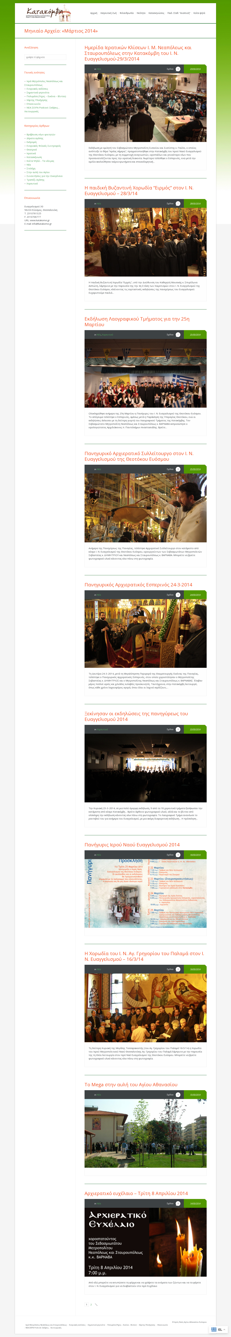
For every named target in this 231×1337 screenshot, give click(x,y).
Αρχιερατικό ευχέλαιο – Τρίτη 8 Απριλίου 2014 (136, 1193)
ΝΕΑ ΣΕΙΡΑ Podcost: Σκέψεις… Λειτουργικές (43, 1327)
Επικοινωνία (33, 103)
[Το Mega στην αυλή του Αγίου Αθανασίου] (146, 1133)
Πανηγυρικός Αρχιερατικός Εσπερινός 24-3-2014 (138, 584)
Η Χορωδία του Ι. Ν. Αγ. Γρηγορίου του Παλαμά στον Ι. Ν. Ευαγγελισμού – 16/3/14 (144, 956)
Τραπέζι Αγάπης (35, 179)
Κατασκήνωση (34, 157)
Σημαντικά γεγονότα (38, 92)
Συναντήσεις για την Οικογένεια (44, 175)
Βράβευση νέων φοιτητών (41, 134)
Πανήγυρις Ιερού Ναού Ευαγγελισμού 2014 (132, 844)
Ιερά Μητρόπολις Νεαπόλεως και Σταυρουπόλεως (46, 1325)
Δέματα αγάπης (35, 138)
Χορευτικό (107, 334)
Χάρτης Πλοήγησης (37, 100)
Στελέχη (31, 168)
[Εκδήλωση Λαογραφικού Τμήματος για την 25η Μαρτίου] (146, 373)
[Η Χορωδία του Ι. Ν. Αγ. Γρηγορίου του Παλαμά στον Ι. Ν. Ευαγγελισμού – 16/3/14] (146, 1008)
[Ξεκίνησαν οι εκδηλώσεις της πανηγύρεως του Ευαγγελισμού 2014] (146, 768)
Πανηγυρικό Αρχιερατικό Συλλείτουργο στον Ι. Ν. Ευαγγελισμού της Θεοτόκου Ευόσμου (139, 456)
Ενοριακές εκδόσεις (37, 88)
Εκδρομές (32, 142)
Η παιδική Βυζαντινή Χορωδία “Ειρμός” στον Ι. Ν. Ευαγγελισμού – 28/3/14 (139, 190)
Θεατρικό (32, 149)
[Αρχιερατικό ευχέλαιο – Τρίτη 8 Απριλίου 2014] (146, 1242)
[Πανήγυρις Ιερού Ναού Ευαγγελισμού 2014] (146, 893)
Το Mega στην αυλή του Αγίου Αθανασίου (131, 1084)
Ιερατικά (31, 153)
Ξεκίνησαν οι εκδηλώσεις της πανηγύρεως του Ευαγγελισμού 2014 (136, 716)
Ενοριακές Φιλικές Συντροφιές (44, 145)
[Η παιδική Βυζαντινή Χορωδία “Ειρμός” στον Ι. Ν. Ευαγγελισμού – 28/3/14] (146, 242)
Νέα (99, 68)
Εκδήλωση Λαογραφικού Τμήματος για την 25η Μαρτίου (137, 322)
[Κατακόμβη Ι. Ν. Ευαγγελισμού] (48, 13)
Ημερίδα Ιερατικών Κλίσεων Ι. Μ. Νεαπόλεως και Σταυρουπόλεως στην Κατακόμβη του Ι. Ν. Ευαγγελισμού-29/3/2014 (138, 53)
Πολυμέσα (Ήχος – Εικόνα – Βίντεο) (46, 96)
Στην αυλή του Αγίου (38, 172)
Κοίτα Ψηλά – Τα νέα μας (40, 160)
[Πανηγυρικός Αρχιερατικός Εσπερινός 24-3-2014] (146, 633)
